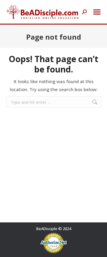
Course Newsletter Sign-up (52, 245)
